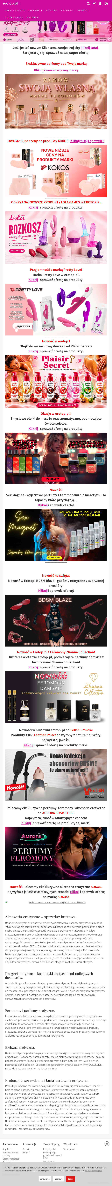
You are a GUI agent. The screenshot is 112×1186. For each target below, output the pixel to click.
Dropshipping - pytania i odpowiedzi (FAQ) (52, 1155)
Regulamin (7, 1149)
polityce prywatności (93, 1170)
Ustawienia (45, 1179)
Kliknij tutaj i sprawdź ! (87, 141)
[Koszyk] (94, 3)
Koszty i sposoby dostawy (10, 1154)
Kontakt (26, 1152)
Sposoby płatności (11, 1158)
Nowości (83, 10)
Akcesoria (35, 10)
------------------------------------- (56, 337)
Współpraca (68, 1149)
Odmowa (59, 1179)
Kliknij (33, 207)
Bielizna (52, 10)
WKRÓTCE (33, 17)
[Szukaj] (88, 3)
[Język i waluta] (106, 3)
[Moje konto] (100, 3)
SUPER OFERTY (14, 17)
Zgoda (70, 1179)
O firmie (26, 1149)
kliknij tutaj (89, 47)
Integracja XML (49, 1149)
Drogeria (67, 10)
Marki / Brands (15, 10)
